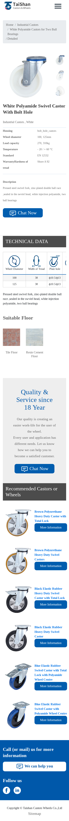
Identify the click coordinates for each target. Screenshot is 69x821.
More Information (51, 527)
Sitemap (34, 813)
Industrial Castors (27, 24)
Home (9, 24)
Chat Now (27, 212)
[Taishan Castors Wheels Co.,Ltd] (6, 790)
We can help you (38, 766)
